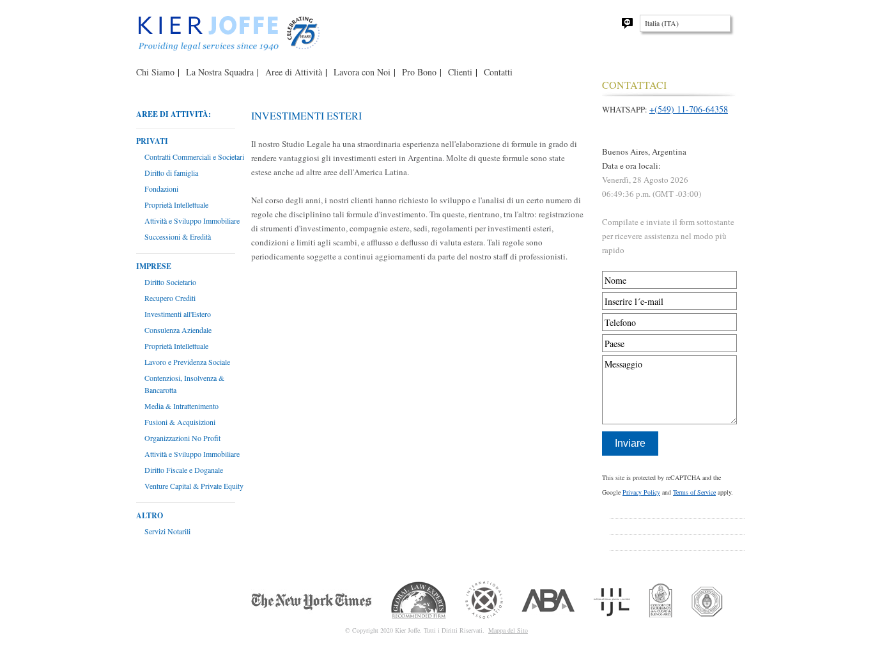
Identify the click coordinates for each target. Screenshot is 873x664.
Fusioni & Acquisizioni (179, 422)
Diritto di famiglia (171, 172)
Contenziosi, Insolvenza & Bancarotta (184, 384)
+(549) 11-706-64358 (688, 109)
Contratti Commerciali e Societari (194, 156)
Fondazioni (161, 188)
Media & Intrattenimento (181, 406)
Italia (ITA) (662, 23)
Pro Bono (419, 72)
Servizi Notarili (167, 531)
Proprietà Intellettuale (176, 204)
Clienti (460, 72)
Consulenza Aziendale (178, 330)
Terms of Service (694, 492)
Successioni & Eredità (177, 236)
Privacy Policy (641, 492)
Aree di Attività (293, 72)
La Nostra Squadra (220, 72)
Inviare (630, 443)
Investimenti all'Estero (177, 314)
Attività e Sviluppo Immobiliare (192, 220)
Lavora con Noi (362, 72)
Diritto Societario (170, 282)
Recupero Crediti (170, 298)
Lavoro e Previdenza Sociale (187, 362)
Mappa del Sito (508, 630)
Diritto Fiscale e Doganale (183, 470)
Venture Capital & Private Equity (193, 486)
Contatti (498, 72)
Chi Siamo (155, 72)
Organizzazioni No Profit (182, 438)
